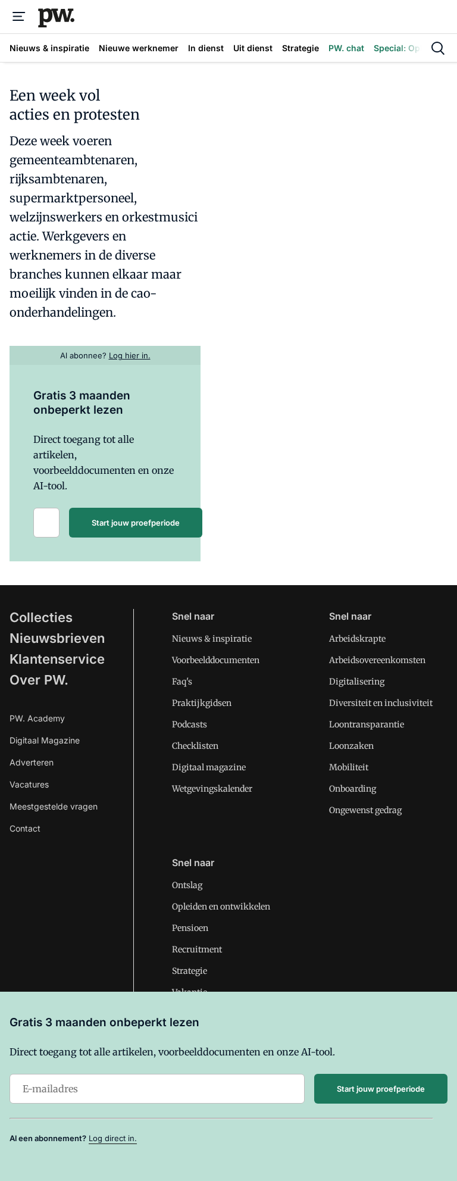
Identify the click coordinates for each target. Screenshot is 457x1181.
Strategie (189, 971)
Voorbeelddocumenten (215, 660)
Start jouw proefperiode (136, 522)
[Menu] (19, 17)
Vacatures (29, 784)
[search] (437, 48)
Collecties (41, 617)
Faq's (182, 681)
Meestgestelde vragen (54, 806)
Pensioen (190, 928)
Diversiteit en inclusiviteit (381, 703)
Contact (25, 828)
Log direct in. (113, 1138)
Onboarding (352, 788)
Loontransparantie (366, 724)
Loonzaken (351, 746)
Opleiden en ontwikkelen (221, 906)
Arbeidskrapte (357, 638)
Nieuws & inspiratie (212, 638)
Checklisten (195, 746)
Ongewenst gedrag (365, 810)
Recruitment (197, 949)
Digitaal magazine (209, 767)
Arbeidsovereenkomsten (377, 660)
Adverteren (32, 762)
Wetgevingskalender (212, 788)
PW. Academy (37, 718)
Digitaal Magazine (45, 740)
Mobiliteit (348, 767)
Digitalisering (356, 681)
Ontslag (187, 885)
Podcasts (189, 724)
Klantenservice (57, 659)
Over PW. (39, 680)
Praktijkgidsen (201, 703)
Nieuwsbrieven (57, 638)
